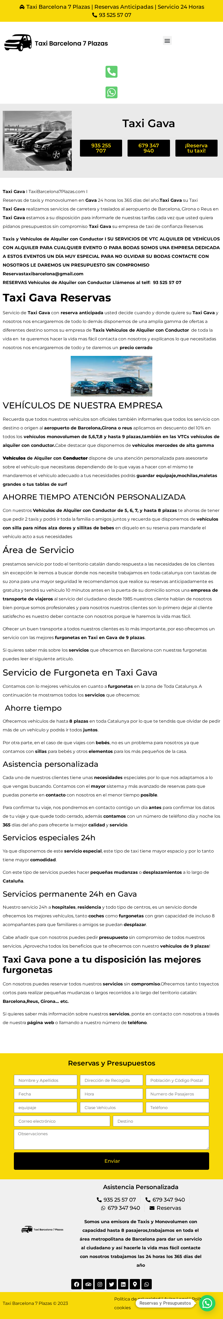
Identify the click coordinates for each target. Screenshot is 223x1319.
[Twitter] (111, 1284)
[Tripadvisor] (88, 1284)
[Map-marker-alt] (135, 1284)
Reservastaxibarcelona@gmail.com (43, 273)
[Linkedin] (123, 1284)
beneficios (80, 946)
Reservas (194, 226)
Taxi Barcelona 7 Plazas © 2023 (35, 1303)
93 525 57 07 (167, 282)
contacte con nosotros (88, 616)
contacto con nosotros (177, 1013)
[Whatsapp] (146, 1284)
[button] (167, 40)
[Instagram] (100, 1284)
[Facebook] (76, 1284)
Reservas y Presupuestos (111, 1063)
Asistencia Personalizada (140, 1187)
